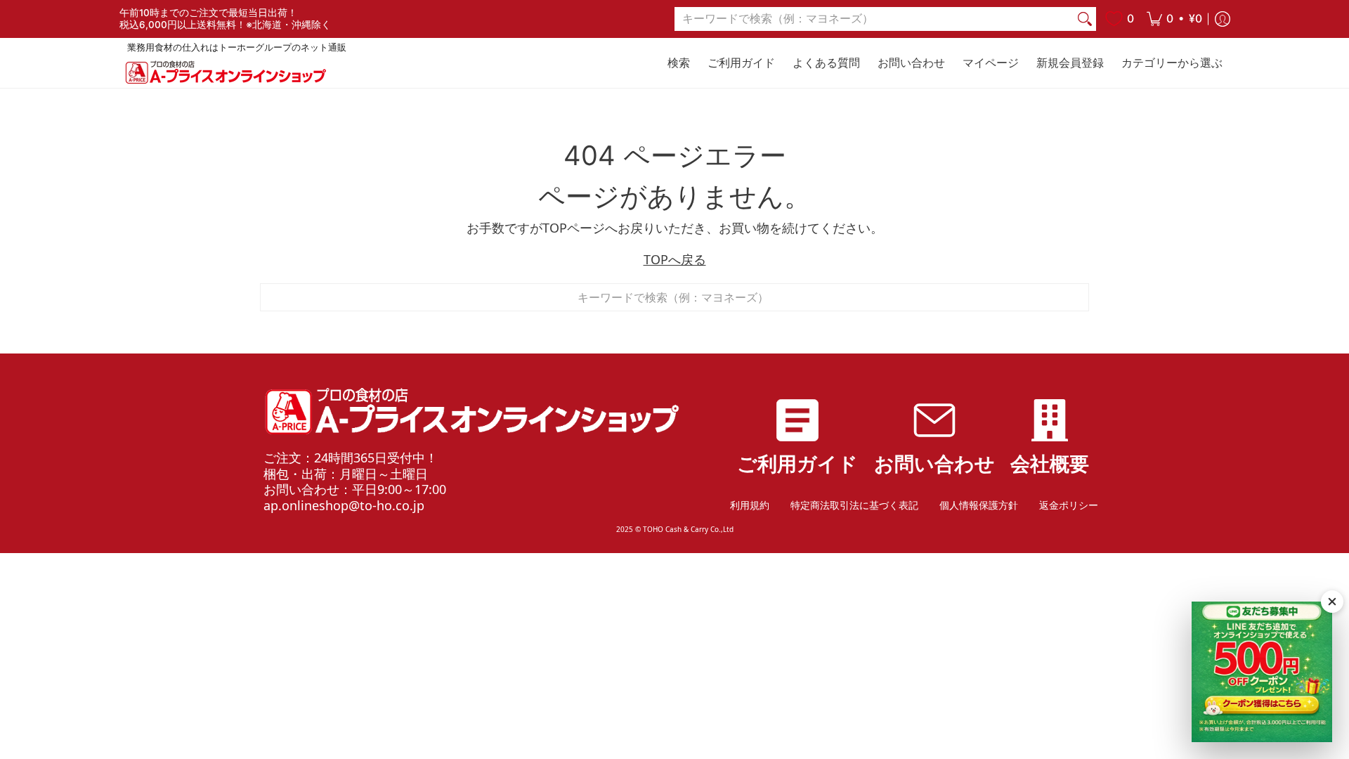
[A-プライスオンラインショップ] (224, 72)
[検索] (1085, 19)
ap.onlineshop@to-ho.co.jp (343, 505)
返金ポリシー (1068, 505)
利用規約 (749, 505)
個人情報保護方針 (978, 505)
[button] (1174, 19)
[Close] (1332, 601)
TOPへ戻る (675, 259)
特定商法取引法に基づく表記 (854, 505)
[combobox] (874, 19)
